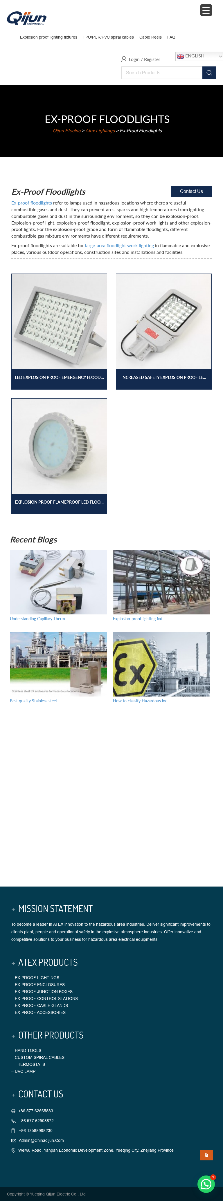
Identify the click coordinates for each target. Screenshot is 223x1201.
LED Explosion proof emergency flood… (59, 377)
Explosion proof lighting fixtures (48, 37)
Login (134, 59)
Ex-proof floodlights (31, 202)
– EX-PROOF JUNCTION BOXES (42, 991)
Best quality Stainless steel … (35, 700)
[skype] (206, 1155)
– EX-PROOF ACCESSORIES (38, 1012)
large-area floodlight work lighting (119, 245)
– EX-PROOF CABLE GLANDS (39, 1005)
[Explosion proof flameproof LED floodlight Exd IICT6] (59, 450)
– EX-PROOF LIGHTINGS (35, 977)
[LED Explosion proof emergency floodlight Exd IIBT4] (59, 325)
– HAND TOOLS (26, 1050)
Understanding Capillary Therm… (39, 618)
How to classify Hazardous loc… (141, 700)
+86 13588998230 (35, 1130)
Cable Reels (150, 37)
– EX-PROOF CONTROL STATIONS (44, 998)
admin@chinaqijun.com (41, 1140)
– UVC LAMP (23, 1071)
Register (152, 59)
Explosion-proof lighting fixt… (139, 618)
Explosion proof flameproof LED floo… (59, 502)
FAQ (171, 37)
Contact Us (191, 191)
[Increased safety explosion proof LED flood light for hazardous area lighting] (163, 325)
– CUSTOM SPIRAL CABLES (37, 1057)
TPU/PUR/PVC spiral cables (108, 37)
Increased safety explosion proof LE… (163, 377)
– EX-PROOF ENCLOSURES (38, 984)
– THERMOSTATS (28, 1064)
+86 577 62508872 (36, 1120)
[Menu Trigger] (206, 10)
